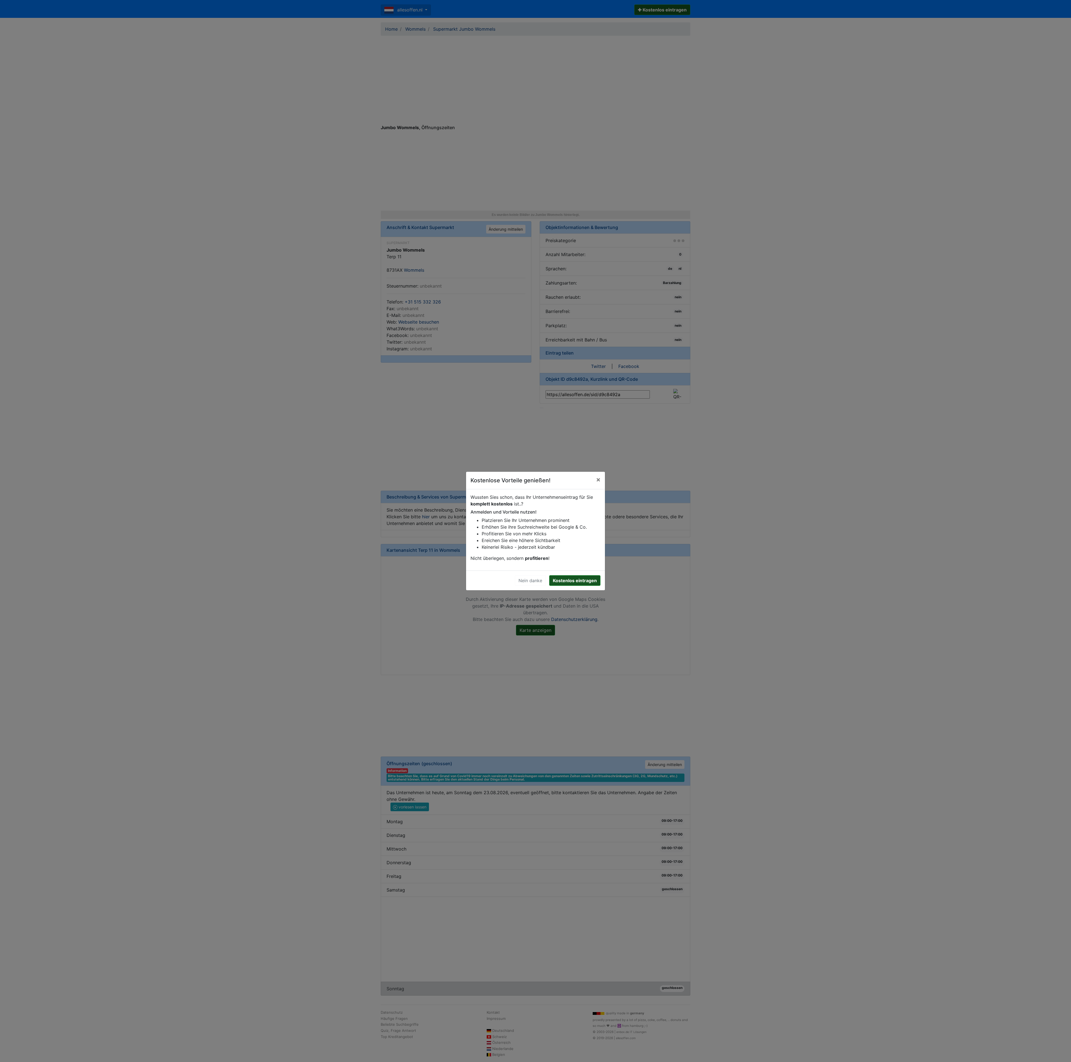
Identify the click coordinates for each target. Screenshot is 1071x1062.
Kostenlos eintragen (575, 580)
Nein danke (530, 580)
